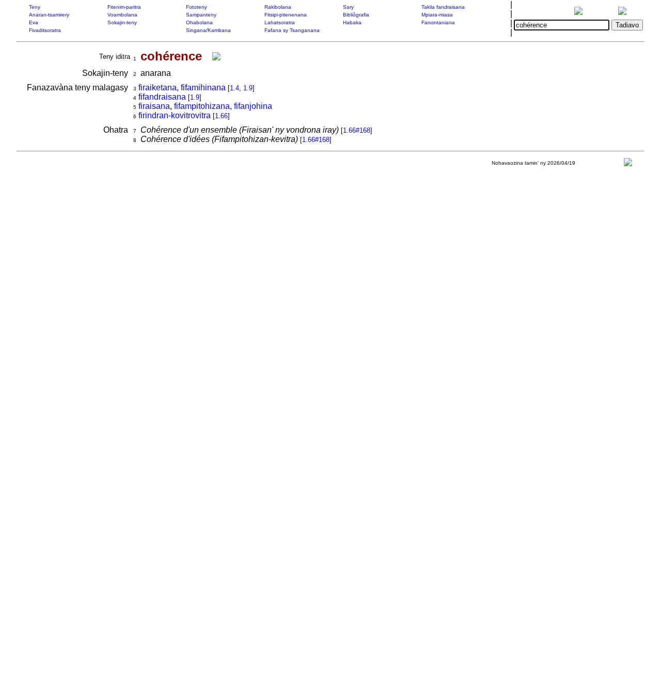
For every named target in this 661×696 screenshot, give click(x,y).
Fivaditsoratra (45, 30)
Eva (33, 22)
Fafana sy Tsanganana (292, 30)
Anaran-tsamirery (49, 15)
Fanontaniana (438, 22)
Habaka (352, 22)
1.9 (248, 88)
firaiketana (157, 87)
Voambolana (122, 15)
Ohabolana (199, 22)
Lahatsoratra (279, 22)
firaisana (154, 106)
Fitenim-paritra (124, 7)
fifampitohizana (202, 106)
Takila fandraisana (443, 7)
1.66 (221, 116)
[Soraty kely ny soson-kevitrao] (628, 164)
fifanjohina (253, 106)
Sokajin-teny (122, 22)
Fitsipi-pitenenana (285, 15)
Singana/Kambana (208, 30)
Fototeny (196, 7)
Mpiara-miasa (437, 15)
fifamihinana (203, 87)
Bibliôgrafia (356, 15)
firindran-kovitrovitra (174, 115)
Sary (348, 7)
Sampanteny (201, 15)
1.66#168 (356, 130)
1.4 (234, 88)
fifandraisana (162, 96)
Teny (34, 7)
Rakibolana (277, 7)
